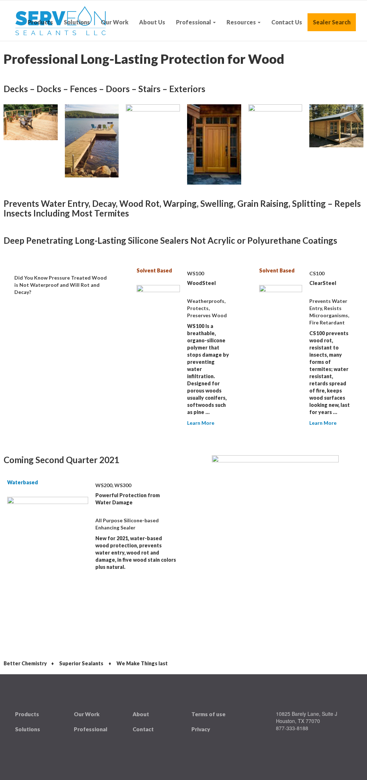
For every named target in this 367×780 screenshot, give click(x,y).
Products (40, 22)
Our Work (114, 22)
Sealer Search (332, 22)
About (141, 714)
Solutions (77, 22)
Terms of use (208, 714)
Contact (143, 729)
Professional (194, 22)
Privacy (200, 729)
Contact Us (286, 22)
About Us (152, 22)
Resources (242, 22)
